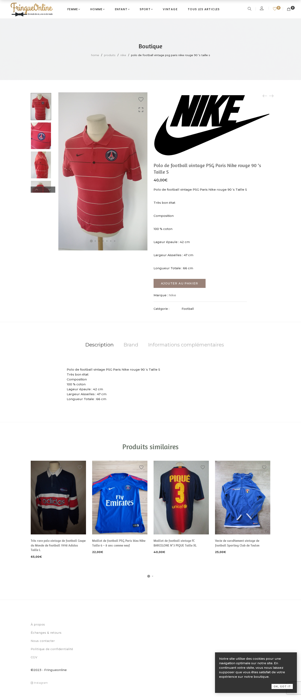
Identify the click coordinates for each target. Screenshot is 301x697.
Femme (72, 9)
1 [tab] (148, 576)
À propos (38, 624)
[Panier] (288, 9)
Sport (145, 9)
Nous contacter (43, 641)
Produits (109, 55)
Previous (37, 190)
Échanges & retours (46, 633)
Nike (123, 55)
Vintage (170, 9)
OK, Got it (282, 686)
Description (99, 345)
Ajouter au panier (179, 283)
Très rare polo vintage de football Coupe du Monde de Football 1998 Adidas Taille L (58, 545)
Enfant (121, 9)
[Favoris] (275, 9)
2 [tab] (152, 576)
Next (49, 190)
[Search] (250, 9)
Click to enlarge (141, 110)
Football (188, 309)
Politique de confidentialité (52, 649)
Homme (96, 9)
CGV (34, 657)
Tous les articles (204, 9)
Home (95, 55)
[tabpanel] (58, 510)
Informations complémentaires (186, 345)
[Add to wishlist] (140, 99)
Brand (130, 345)
